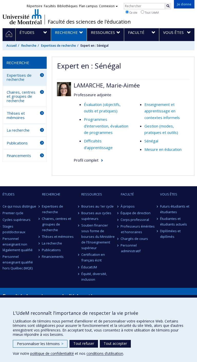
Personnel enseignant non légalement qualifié (18, 244)
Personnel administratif (131, 248)
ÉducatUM (89, 267)
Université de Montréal (22, 16)
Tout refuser (83, 343)
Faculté (127, 194)
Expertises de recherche (58, 45)
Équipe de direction (136, 213)
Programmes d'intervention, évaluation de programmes (106, 126)
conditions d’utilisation (104, 353)
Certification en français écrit (93, 257)
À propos (128, 206)
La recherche (18, 130)
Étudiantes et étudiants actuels (173, 221)
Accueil (11, 45)
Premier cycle (13, 213)
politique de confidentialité (52, 353)
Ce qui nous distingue (19, 206)
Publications (17, 142)
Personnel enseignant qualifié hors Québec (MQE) (18, 262)
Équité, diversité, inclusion (94, 276)
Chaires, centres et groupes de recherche (21, 96)
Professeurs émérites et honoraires (138, 229)
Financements (19, 155)
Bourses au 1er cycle (97, 206)
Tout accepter (115, 343)
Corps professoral (135, 219)
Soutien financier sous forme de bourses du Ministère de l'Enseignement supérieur (98, 236)
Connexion (107, 6)
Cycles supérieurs (17, 219)
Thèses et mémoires (16, 115)
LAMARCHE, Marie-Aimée (107, 85)
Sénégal (151, 140)
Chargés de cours (134, 238)
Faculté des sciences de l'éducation (89, 21)
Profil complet (86, 160)
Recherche (28, 45)
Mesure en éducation (163, 149)
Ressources (91, 194)
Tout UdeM (151, 12)
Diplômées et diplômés (170, 234)
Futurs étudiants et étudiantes (174, 209)
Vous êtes (168, 194)
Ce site (133, 12)
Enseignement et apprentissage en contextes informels (162, 111)
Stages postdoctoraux (14, 229)
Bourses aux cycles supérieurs (96, 216)
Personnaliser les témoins (40, 343)
